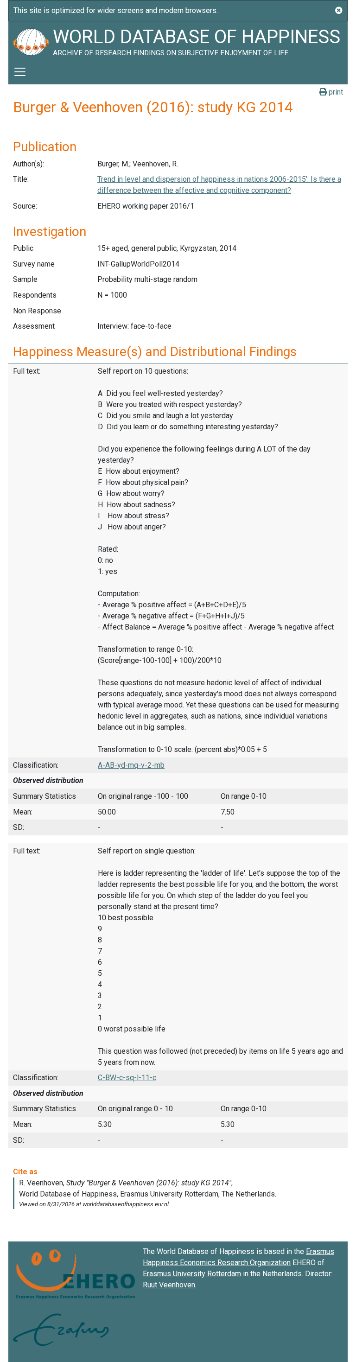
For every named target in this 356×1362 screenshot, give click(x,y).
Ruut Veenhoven (169, 1284)
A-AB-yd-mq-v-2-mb (131, 765)
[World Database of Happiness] (30, 40)
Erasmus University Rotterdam (192, 1273)
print (335, 92)
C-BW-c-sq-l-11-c (127, 1077)
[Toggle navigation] (20, 72)
